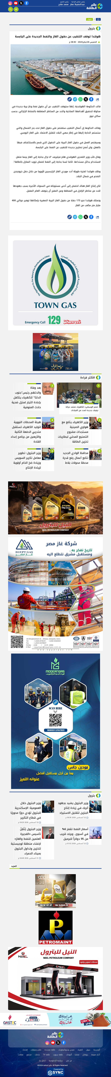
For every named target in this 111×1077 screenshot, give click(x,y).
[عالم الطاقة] (98, 19)
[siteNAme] (94, 6)
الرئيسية (96, 1050)
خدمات (37, 1055)
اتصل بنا (42, 1061)
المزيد (14, 866)
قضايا (77, 1055)
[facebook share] (91, 99)
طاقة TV (46, 1055)
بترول (89, 19)
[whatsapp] (69, 99)
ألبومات (69, 1055)
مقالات (20, 1055)
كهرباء (80, 1050)
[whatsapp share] (80, 99)
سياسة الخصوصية (56, 1061)
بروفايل (85, 1055)
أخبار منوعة (95, 1055)
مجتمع (29, 1055)
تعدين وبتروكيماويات (66, 1050)
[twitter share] (86, 99)
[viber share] (75, 99)
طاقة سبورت (58, 1055)
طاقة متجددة (50, 1050)
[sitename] (55, 1035)
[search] (10, 9)
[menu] (16, 9)
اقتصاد (25, 1050)
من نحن (69, 1061)
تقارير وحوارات (36, 1050)
